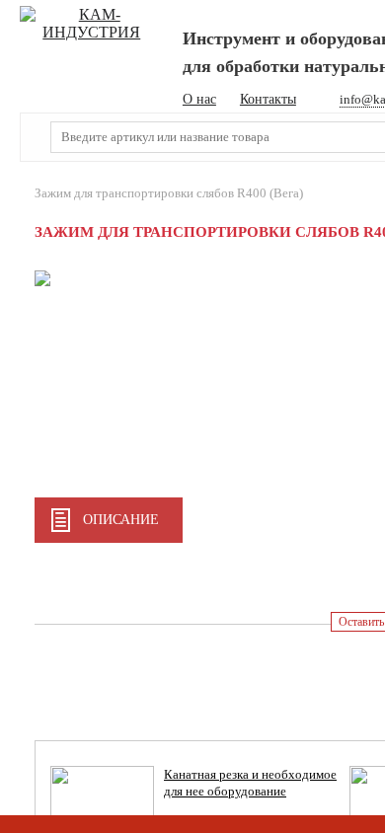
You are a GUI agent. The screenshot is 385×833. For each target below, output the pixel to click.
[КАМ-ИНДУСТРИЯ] (92, 23)
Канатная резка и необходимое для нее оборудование (250, 782)
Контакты (268, 99)
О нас (199, 99)
